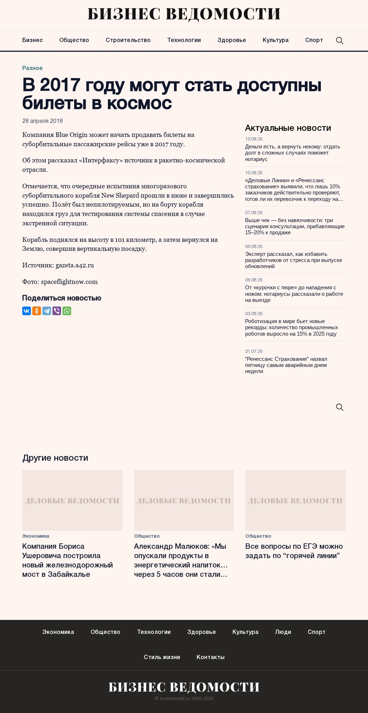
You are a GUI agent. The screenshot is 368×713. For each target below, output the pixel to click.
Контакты (211, 657)
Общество (74, 40)
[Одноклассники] (36, 311)
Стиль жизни (162, 657)
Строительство (128, 40)
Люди (283, 632)
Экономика (35, 536)
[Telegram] (46, 311)
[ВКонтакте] (26, 311)
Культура (276, 40)
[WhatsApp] (67, 311)
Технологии (184, 40)
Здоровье (231, 40)
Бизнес (32, 40)
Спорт (314, 40)
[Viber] (56, 311)
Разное (32, 68)
